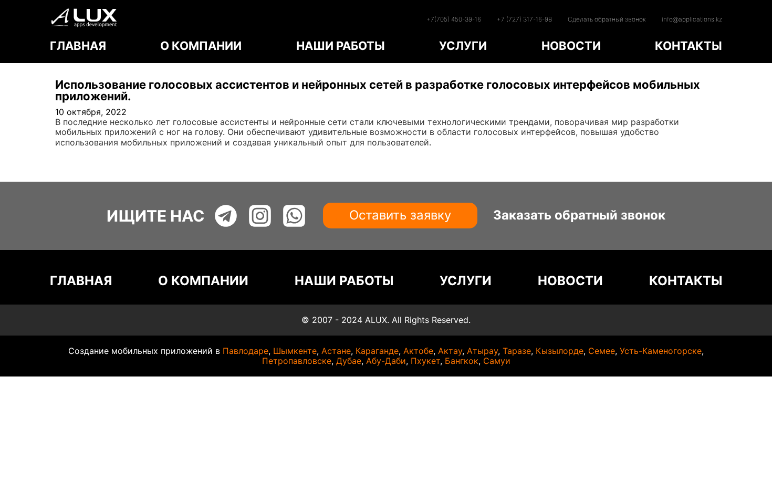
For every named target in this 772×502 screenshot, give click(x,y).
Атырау (482, 351)
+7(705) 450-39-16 (453, 19)
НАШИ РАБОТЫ (340, 46)
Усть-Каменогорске (661, 351)
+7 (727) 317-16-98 (524, 19)
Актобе (418, 351)
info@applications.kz (692, 19)
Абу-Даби (386, 360)
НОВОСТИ (571, 46)
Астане (336, 351)
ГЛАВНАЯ (78, 46)
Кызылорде (559, 351)
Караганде (377, 351)
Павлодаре (245, 351)
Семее (601, 351)
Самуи (496, 360)
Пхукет (425, 360)
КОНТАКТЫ (688, 46)
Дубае (348, 360)
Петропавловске (296, 360)
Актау (450, 351)
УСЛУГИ (463, 46)
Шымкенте (295, 351)
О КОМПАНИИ (201, 46)
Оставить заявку (400, 215)
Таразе (517, 351)
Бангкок (461, 360)
